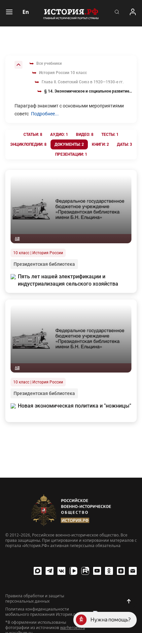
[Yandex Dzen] (121, 571)
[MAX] (38, 571)
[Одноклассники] (109, 571)
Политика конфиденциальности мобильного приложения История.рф (42, 612)
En (25, 12)
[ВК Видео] (73, 571)
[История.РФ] (71, 13)
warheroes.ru (72, 627)
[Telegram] (49, 571)
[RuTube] (85, 571)
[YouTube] (97, 571)
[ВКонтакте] (61, 571)
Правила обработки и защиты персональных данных (34, 598)
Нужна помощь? (110, 619)
